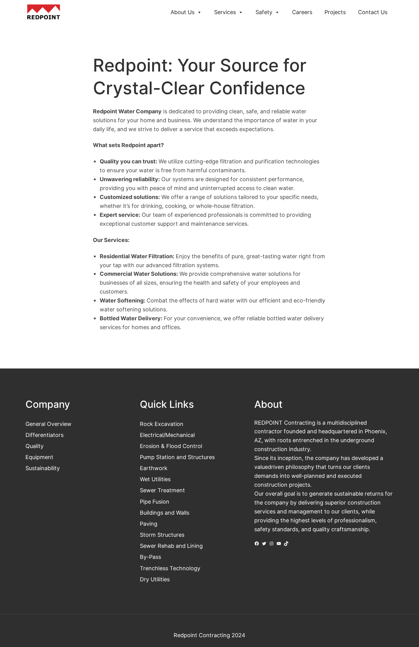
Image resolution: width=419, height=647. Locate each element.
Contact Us (372, 12)
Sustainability (42, 468)
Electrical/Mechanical (167, 434)
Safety (264, 12)
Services (225, 12)
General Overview (48, 423)
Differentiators (44, 434)
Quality (34, 445)
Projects (335, 12)
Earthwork (153, 468)
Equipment (39, 457)
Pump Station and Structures (177, 457)
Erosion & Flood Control (171, 445)
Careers (302, 12)
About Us (182, 12)
